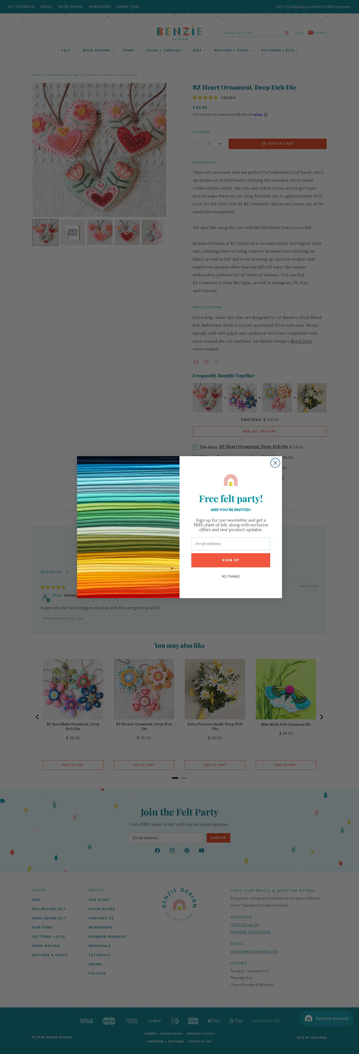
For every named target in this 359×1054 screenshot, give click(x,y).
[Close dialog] (275, 462)
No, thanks (231, 576)
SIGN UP (230, 560)
